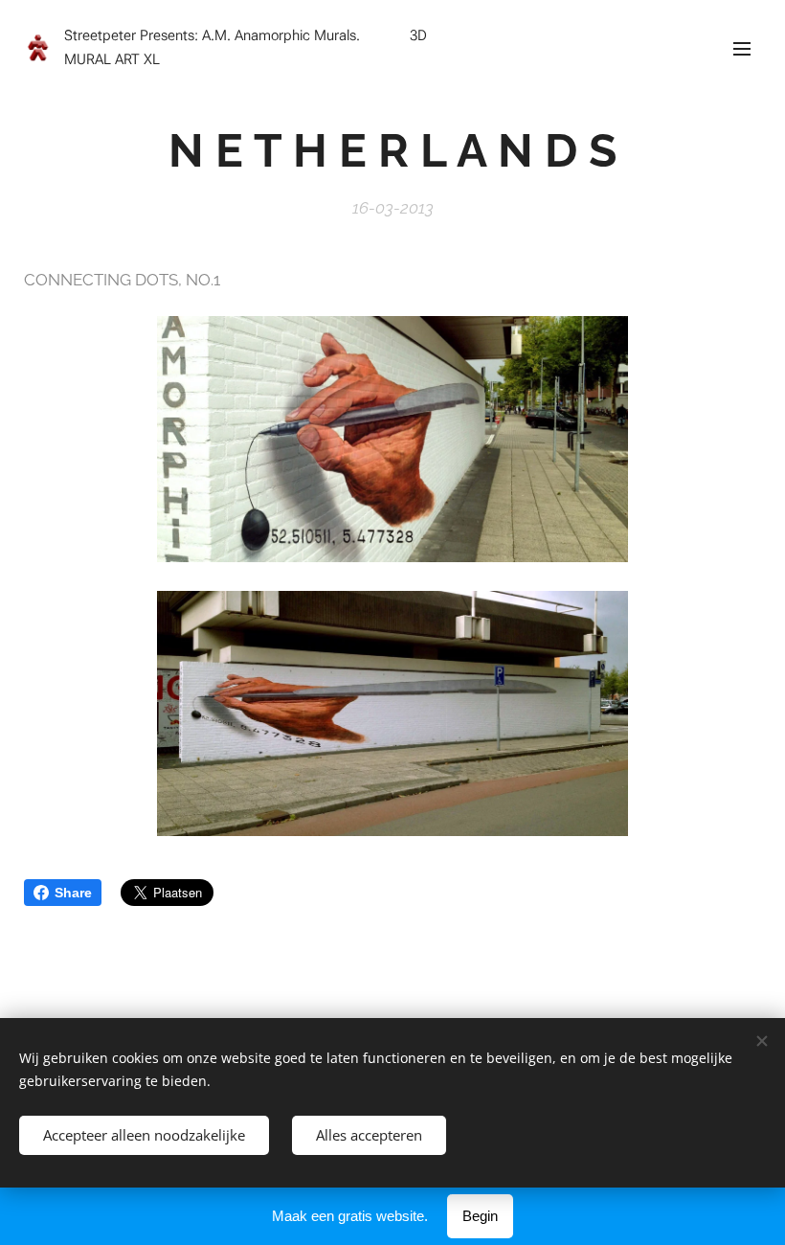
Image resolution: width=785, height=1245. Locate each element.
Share (73, 892)
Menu (742, 48)
